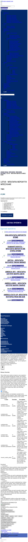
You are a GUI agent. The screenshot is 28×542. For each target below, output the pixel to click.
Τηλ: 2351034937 (4, 351)
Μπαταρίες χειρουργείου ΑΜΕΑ (14, 108)
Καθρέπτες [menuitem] (9, 77)
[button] (4, 7)
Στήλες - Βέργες (10, 110)
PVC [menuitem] (14, 70)
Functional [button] (3, 464)
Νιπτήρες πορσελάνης (12, 120)
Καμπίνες (6, 113)
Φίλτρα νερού (7, 161)
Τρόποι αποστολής (4, 319)
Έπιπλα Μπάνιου (14, 144)
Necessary (4, 391)
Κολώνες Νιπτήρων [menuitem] (14, 41)
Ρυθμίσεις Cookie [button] (5, 363)
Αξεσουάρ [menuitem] (6, 83)
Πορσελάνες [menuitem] (7, 31)
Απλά (14, 148)
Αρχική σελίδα (4, 172)
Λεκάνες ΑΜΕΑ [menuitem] (10, 90)
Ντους (5, 109)
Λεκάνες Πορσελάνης (12, 116)
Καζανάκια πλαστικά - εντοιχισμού (15, 134)
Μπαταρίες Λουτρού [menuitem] (11, 17)
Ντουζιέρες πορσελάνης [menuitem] (12, 57)
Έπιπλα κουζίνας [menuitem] (14, 74)
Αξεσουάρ (6, 158)
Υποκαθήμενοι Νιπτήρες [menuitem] (15, 43)
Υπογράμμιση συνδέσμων (6, 519)
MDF (14, 146)
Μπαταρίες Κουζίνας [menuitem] (12, 18)
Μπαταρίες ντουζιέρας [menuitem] (12, 19)
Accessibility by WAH (6, 530)
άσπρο (6, 516)
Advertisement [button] (4, 487)
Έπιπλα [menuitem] (5, 63)
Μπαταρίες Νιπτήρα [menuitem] (11, 15)
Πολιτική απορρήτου (4, 323)
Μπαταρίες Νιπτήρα (11, 101)
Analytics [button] (3, 479)
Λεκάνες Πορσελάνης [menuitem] (12, 33)
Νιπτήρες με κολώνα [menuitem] (14, 47)
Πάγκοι (8, 150)
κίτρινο (8, 517)
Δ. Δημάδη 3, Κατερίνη (5, 348)
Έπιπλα (5, 141)
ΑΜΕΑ (5, 162)
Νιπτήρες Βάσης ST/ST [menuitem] (12, 81)
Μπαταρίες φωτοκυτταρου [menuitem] (13, 21)
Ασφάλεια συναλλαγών (5, 322)
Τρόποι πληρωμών (4, 320)
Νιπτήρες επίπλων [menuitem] (11, 78)
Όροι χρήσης (3, 318)
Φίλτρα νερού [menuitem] (7, 86)
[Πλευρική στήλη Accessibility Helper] (5, 504)
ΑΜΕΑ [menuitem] (5, 88)
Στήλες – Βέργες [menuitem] (10, 26)
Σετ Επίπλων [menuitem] (10, 65)
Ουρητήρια (9, 137)
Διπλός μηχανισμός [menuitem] (14, 54)
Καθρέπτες (9, 152)
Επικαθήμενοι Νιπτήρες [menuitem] (15, 49)
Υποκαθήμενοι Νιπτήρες (15, 124)
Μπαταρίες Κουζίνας (12, 104)
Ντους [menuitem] (5, 24)
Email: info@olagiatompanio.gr (6, 350)
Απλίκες (9, 157)
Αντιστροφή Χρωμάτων (6, 525)
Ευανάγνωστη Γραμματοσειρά (7, 511)
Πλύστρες (9, 138)
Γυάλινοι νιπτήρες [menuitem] (14, 46)
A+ (4, 508)
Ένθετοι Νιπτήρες (14, 122)
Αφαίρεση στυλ (4, 527)
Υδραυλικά (6, 160)
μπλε (16, 516)
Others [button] (2, 495)
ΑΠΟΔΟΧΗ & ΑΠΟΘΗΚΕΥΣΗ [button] (9, 502)
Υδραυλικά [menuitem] (6, 85)
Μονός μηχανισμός (14, 132)
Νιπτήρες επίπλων (11, 153)
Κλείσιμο (3, 505)
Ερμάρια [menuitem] (9, 79)
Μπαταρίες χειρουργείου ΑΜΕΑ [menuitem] (14, 22)
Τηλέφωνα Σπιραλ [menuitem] (11, 27)
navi (12, 517)
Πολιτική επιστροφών (5, 321)
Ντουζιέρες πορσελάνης (12, 136)
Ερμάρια (9, 154)
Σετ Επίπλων (10, 142)
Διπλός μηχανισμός (14, 133)
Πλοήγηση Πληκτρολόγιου (6, 510)
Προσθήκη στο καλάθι (7, 215)
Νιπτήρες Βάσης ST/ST (12, 156)
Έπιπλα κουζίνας (14, 149)
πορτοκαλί (3, 517)
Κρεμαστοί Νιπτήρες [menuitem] (15, 45)
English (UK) (8, 532)
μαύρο (2, 516)
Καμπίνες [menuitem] (6, 29)
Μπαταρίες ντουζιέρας (12, 105)
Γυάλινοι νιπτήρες (14, 126)
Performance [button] (4, 472)
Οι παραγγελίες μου (4, 342)
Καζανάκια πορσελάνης (12, 130)
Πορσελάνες (7, 114)
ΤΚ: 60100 (2, 349)
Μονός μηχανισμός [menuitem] (14, 53)
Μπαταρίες (6, 100)
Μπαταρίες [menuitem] (6, 13)
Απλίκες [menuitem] (9, 82)
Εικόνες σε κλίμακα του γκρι (7, 523)
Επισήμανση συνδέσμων (6, 520)
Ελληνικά (5, 531)
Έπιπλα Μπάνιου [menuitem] (14, 68)
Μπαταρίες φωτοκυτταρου (13, 106)
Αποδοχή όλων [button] (13, 363)
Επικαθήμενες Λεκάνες (15, 118)
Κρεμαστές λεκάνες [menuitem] (14, 35)
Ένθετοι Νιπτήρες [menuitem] (14, 42)
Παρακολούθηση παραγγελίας (6, 344)
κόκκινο (20, 516)
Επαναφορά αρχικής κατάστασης (8, 522)
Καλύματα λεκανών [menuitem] (11, 61)
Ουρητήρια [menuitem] (9, 58)
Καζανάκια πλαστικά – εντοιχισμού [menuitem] (15, 55)
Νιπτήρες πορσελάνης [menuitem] (12, 39)
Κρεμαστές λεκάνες (14, 117)
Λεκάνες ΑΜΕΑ (10, 164)
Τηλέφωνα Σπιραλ (11, 112)
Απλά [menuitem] (14, 73)
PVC (14, 145)
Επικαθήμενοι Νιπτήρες (15, 129)
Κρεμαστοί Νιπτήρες (15, 125)
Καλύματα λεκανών (11, 140)
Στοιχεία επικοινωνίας (5, 343)
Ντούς (2, 329)
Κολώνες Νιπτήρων (14, 121)
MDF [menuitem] (14, 71)
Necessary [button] (3, 389)
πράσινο (11, 516)
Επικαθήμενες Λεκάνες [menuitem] (15, 37)
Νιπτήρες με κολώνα (14, 128)
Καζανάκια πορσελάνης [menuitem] (12, 51)
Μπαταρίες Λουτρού (11, 102)
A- (1, 508)
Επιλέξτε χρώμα (4, 514)
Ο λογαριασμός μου (4, 341)
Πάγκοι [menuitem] (8, 75)
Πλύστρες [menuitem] (9, 59)
